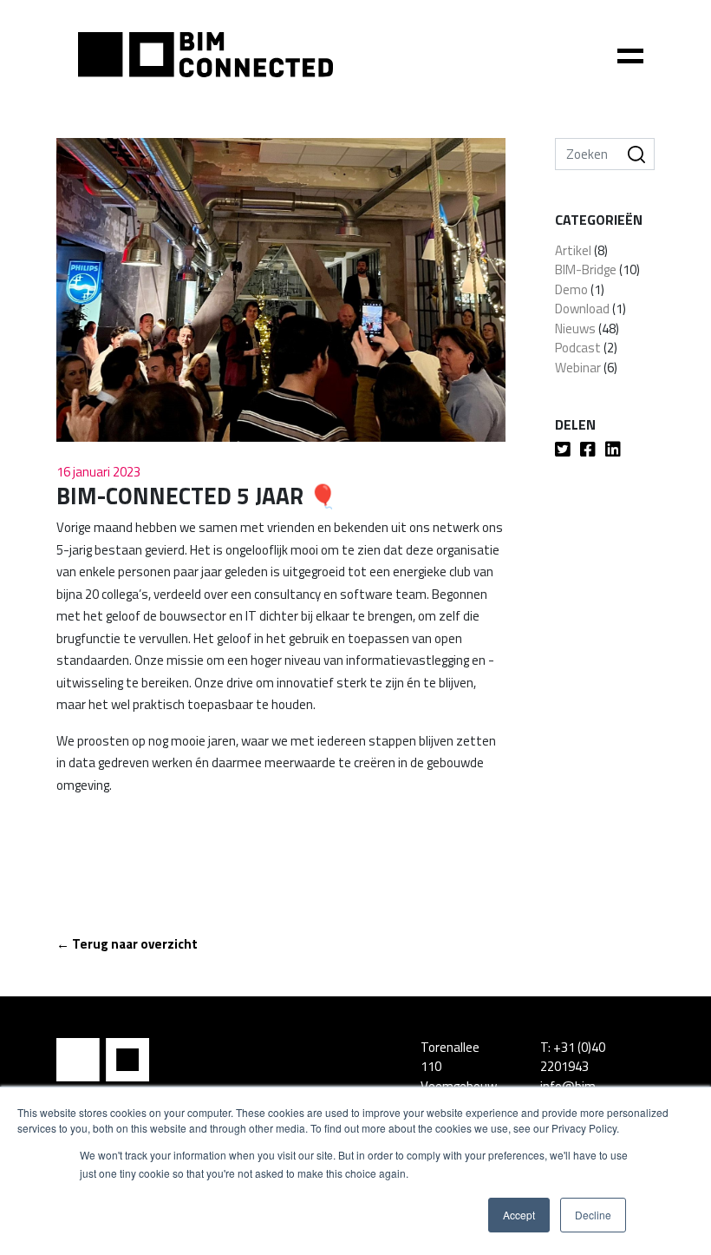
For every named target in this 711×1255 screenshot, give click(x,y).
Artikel (573, 250)
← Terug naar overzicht (127, 944)
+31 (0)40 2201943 (572, 1057)
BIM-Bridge (585, 269)
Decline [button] (593, 1214)
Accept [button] (519, 1214)
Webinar (578, 368)
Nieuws (575, 328)
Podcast (578, 348)
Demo (571, 289)
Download (582, 309)
